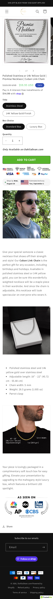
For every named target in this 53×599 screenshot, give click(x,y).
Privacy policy (39, 587)
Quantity (7, 134)
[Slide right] (33, 71)
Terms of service (20, 592)
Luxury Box (36, 126)
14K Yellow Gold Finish (18, 113)
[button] (7, 11)
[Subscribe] (43, 547)
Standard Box (13, 126)
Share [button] (10, 526)
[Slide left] (20, 71)
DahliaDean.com (25, 583)
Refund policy (24, 587)
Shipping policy (37, 592)
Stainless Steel (14, 105)
